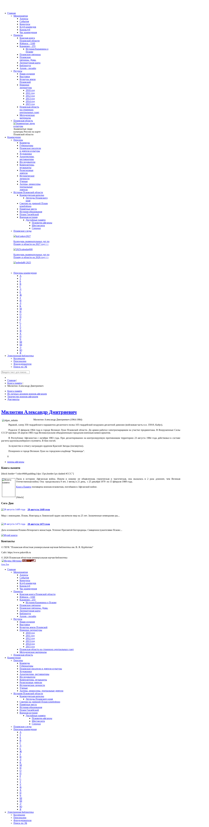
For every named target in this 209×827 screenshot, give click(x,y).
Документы (13, 399)
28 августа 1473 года (39, 524)
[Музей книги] (9, 535)
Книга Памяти (23, 487)
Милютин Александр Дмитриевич (39, 412)
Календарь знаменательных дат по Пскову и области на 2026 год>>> (31, 256)
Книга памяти (14, 391)
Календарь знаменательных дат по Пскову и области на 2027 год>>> (31, 242)
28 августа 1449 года (39, 509)
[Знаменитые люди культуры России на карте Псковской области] (27, 126)
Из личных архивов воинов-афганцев (27, 394)
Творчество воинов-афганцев (22, 396)
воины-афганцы (15, 462)
